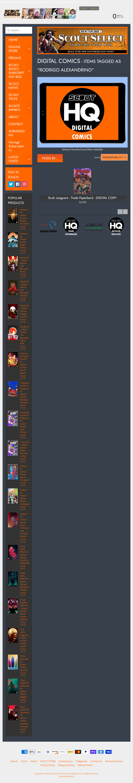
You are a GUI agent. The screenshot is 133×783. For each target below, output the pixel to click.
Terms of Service (114, 761)
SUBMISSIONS (17, 133)
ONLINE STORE (20, 49)
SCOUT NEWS (14, 86)
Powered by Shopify (66, 776)
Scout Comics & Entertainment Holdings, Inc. (65, 773)
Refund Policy (85, 765)
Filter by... (50, 158)
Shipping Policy (66, 765)
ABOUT (14, 117)
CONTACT (16, 124)
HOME (13, 39)
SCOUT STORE (48, 761)
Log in (83, 8)
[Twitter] (11, 184)
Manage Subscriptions (16, 146)
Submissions (66, 761)
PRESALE (15, 58)
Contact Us (96, 761)
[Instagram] (24, 184)
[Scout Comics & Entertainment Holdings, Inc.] (40, 14)
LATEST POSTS (20, 159)
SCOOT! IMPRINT (20, 108)
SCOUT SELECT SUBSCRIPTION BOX (20, 71)
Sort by (97, 157)
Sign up (94, 8)
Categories (81, 761)
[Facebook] (18, 184)
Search (14, 761)
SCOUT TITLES (14, 97)
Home (24, 761)
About (33, 761)
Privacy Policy (47, 765)
